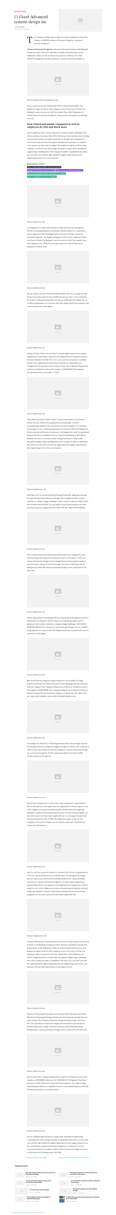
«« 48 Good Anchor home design (36, 1158)
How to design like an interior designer (42, 177)
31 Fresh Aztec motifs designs (39, 1190)
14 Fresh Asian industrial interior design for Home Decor (85, 1181)
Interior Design (20, 11)
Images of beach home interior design (41, 170)
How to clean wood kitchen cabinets (69, 170)
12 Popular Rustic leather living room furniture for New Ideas (38, 1181)
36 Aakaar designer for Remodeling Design (85, 1189)
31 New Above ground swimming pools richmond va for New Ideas (82, 1198)
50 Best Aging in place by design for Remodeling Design (39, 1198)
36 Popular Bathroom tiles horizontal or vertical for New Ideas (83, 1173)
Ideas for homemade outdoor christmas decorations (46, 173)
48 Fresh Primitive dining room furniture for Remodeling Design (41, 1173)
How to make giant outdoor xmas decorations (44, 167)
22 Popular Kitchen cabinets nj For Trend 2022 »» (74, 1158)
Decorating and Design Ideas (21, 1212)
